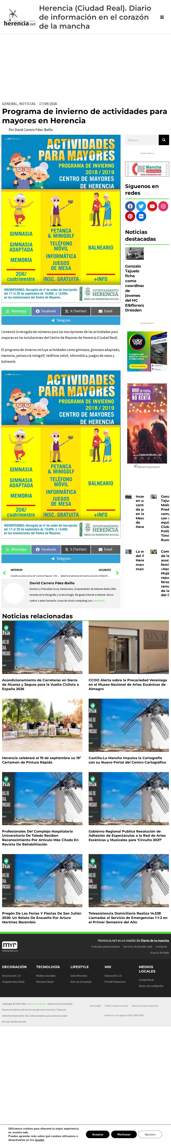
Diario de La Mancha (151, 986)
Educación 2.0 (113, 975)
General (9, 103)
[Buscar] (164, 140)
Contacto (161, 946)
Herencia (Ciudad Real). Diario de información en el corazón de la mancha (95, 17)
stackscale (98, 600)
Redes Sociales (46, 975)
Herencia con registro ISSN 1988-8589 (123, 1015)
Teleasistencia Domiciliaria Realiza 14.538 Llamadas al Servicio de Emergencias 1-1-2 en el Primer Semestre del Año (128, 917)
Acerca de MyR (159, 952)
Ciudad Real (146, 980)
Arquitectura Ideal (13, 982)
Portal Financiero (115, 982)
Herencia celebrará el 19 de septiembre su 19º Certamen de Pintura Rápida (41, 760)
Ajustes (151, 1134)
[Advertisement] (85, 65)
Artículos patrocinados (106, 946)
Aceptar (99, 1134)
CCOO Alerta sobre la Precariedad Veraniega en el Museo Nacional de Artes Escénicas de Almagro (128, 684)
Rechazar (125, 1134)
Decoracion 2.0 (11, 975)
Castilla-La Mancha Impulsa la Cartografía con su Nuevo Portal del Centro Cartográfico (127, 760)
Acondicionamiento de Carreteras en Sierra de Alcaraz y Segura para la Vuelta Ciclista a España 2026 (40, 684)
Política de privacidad (116, 1005)
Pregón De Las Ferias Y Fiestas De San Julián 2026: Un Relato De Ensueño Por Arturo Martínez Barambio (41, 917)
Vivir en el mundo (81, 982)
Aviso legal (95, 1005)
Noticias (27, 103)
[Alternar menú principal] (162, 17)
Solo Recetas (78, 975)
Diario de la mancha (155, 940)
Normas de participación (145, 1005)
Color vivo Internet (35, 1003)
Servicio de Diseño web (137, 946)
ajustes (37, 1140)
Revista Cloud (44, 982)
